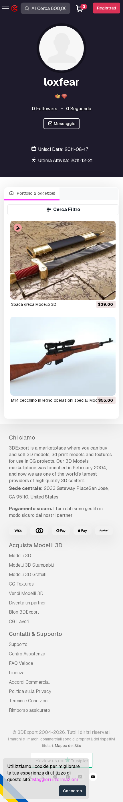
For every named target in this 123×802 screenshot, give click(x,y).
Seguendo (78, 109)
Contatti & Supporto (35, 634)
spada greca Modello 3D (33, 304)
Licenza (17, 673)
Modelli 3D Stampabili (31, 565)
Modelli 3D (20, 556)
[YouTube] (93, 777)
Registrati (106, 8)
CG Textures (21, 584)
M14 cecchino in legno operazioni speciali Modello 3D (60, 400)
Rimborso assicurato (29, 710)
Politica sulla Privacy (30, 691)
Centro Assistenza (27, 654)
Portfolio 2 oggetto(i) (35, 193)
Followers (44, 109)
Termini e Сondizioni (28, 701)
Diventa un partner (27, 603)
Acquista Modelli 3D (35, 545)
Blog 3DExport (24, 612)
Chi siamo (22, 437)
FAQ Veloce (21, 663)
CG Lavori (19, 621)
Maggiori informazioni (55, 780)
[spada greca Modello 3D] (63, 260)
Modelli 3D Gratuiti (27, 575)
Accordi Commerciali (30, 682)
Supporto (18, 644)
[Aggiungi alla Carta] (95, 292)
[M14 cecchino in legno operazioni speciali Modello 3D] (63, 356)
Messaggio (64, 123)
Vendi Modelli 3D (26, 593)
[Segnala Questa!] (107, 292)
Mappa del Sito (68, 745)
